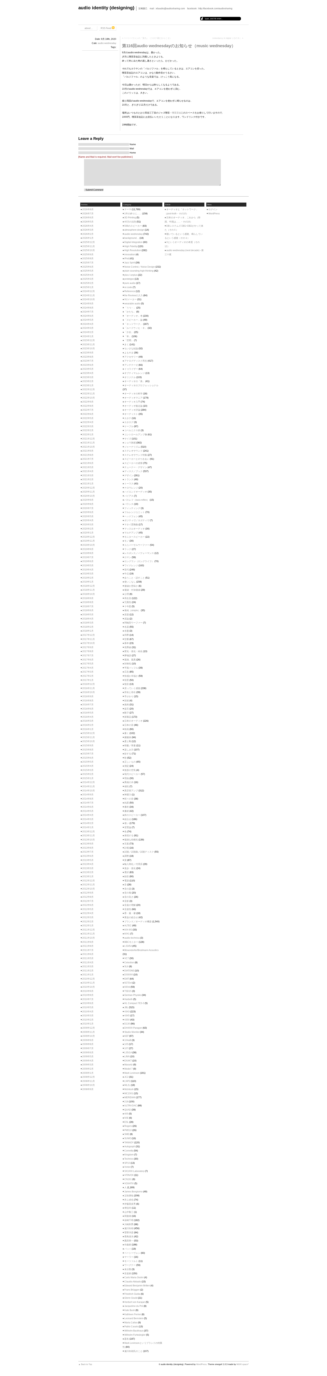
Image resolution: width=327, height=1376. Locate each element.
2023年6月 (87, 365)
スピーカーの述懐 (133, 463)
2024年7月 (87, 311)
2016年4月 (87, 717)
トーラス (128, 483)
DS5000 (128, 974)
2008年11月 (88, 1081)
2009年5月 (87, 1056)
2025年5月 (87, 270)
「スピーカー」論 (133, 320)
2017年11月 (88, 639)
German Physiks (132, 995)
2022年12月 (88, 389)
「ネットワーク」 (133, 324)
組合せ (127, 819)
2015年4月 (87, 766)
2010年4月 (87, 1011)
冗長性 (127, 602)
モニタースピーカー (134, 537)
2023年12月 (88, 340)
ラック (127, 549)
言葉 (126, 843)
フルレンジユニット (134, 512)
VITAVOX (129, 1175)
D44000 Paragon (133, 1028)
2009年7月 (87, 1048)
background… (131, 238)
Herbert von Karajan (134, 1302)
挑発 (126, 704)
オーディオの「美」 (134, 381)
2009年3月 (87, 1064)
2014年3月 (87, 819)
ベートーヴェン (132, 1253)
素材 (126, 811)
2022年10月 (88, 397)
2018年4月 (87, 618)
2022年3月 (87, 426)
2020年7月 (87, 508)
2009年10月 (88, 1036)
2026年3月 (87, 230)
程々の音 (128, 798)
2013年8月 (87, 848)
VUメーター (130, 299)
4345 (127, 1015)
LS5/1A (128, 1052)
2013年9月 (87, 843)
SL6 (126, 966)
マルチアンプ (131, 532)
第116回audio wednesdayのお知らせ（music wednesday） (179, 45)
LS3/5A (128, 946)
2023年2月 (87, 381)
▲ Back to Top (85, 1364)
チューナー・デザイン (135, 467)
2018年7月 (87, 606)
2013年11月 (88, 835)
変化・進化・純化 (133, 651)
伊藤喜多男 (130, 1204)
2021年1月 (87, 483)
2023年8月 (87, 357)
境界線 (127, 647)
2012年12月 (88, 880)
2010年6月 (87, 1003)
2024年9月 (87, 303)
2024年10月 (88, 299)
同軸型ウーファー (133, 622)
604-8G (128, 929)
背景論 (127, 827)
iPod (126, 258)
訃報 (126, 848)
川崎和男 (128, 1224)
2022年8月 (87, 406)
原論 (126, 618)
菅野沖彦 (128, 1232)
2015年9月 (87, 745)
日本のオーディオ (133, 721)
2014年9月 (87, 794)
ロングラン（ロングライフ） (139, 561)
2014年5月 (87, 811)
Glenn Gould (130, 1298)
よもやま (128, 352)
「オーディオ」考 (133, 316)
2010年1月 (87, 1023)
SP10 (127, 1163)
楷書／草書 (130, 745)
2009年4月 (87, 1060)
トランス (128, 479)
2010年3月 (87, 1015)
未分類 (127, 1269)
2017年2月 (87, 676)
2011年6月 (87, 954)
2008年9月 (87, 1089)
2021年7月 (87, 459)
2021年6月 (87, 463)
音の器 (127, 888)
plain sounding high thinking (138, 270)
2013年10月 (88, 839)
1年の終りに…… (133, 213)
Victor (127, 1167)
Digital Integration (133, 242)
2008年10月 (88, 1085)
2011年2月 (87, 970)
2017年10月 (88, 643)
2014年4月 (87, 815)
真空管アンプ (131, 790)
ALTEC (128, 925)
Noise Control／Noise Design (139, 266)
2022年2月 (87, 430)
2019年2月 (87, 577)
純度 (126, 802)
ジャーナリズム (132, 447)
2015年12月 (88, 733)
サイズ (127, 438)
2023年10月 (88, 348)
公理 (126, 594)
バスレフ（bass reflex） (136, 500)
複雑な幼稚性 (131, 839)
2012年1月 (87, 925)
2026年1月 (87, 238)
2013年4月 (87, 864)
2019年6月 (87, 561)
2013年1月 (87, 876)
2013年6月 (87, 856)
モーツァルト (131, 1261)
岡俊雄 (127, 1216)
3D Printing (130, 217)
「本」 (127, 336)
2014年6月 (87, 807)
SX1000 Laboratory (134, 1171)
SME (126, 1134)
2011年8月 (87, 946)
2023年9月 (87, 352)
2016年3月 (87, 721)
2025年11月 (88, 246)
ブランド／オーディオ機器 (138, 921)
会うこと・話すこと (134, 577)
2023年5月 (87, 369)
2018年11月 (88, 590)
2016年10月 (88, 692)
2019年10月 (88, 545)
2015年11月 (88, 737)
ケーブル (128, 426)
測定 (126, 766)
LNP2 (127, 1081)
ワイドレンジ (131, 565)
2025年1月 (87, 287)
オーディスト (131, 414)
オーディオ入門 (132, 401)
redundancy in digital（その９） (226, 38)
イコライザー (131, 369)
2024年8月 (87, 307)
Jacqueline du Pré (133, 1306)
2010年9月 (87, 991)
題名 (126, 1339)
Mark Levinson (131, 1073)
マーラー (128, 1257)
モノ (126, 541)
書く (126, 733)
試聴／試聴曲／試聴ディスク (139, 852)
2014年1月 (87, 827)
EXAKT (128, 1060)
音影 (126, 901)
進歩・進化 (130, 868)
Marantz (128, 1064)
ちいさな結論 (131, 348)
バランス (128, 504)
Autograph (129, 1146)
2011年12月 (88, 929)
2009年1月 (87, 1073)
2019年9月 (87, 549)
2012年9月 (87, 892)
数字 (126, 712)
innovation (129, 254)
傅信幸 (127, 1208)
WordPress (214, 213)
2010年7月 (87, 999)
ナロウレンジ (131, 487)
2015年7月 (87, 753)
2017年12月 (88, 635)
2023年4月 (87, 373)
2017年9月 (87, 647)
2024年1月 (87, 336)
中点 (126, 573)
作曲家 (127, 1244)
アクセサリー (131, 357)
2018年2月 (87, 627)
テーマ (127, 209)
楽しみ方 (128, 749)
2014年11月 (88, 786)
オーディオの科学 (133, 393)
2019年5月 (87, 565)
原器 (126, 614)
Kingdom (129, 1154)
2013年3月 (87, 868)
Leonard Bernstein (133, 1318)
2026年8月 (87, 209)
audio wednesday (107, 43)
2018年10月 (88, 594)
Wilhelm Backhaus (133, 1330)
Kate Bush (129, 1310)
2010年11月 (88, 982)
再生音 (127, 598)
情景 (126, 680)
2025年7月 (87, 262)
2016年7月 (87, 704)
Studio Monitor (131, 1032)
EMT (126, 978)
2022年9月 (87, 401)
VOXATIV (129, 1183)
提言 (126, 708)
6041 (127, 933)
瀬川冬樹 (128, 1228)
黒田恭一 (128, 1240)
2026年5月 (87, 221)
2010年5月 (87, 1007)
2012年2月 (87, 921)
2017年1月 (87, 680)
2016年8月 (87, 700)
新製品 (127, 717)
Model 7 (128, 1068)
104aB (127, 1040)
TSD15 (128, 991)
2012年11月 (88, 884)
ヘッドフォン (131, 516)
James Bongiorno (133, 1191)
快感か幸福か (131, 676)
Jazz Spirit (129, 262)
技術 (126, 700)
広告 (126, 671)
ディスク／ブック (133, 471)
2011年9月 (87, 942)
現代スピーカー (132, 774)
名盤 (126, 631)
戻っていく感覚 (132, 688)
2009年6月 (87, 1052)
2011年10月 (88, 938)
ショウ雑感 (130, 442)
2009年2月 (87, 1068)
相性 (126, 786)
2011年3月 (87, 966)
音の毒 (127, 892)
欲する (127, 753)
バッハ (127, 1249)
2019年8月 (87, 553)
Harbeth (128, 999)
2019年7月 (87, 557)
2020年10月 (88, 496)
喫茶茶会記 (177, 112)
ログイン (212, 209)
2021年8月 (87, 455)
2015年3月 (87, 770)
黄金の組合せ (131, 917)
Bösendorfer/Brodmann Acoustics (141, 950)
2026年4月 (87, 226)
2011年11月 (88, 933)
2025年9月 (87, 254)
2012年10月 (88, 888)
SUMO (127, 1138)
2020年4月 (87, 520)
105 (126, 1044)
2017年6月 (87, 659)
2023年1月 (87, 385)
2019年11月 (88, 541)
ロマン (127, 557)
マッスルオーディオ (134, 528)
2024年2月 (87, 332)
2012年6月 (87, 905)
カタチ (127, 418)
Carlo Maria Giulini (134, 1277)
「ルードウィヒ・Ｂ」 (135, 328)
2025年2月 (87, 283)
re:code (128, 287)
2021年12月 (88, 438)
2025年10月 (88, 250)
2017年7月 (87, 655)
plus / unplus (130, 275)
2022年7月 (87, 410)
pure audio (129, 283)
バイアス (128, 496)
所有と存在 (130, 692)
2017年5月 (87, 663)
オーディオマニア (133, 397)
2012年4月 (87, 913)
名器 (126, 627)
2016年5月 (87, 712)
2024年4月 (87, 324)
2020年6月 (87, 512)
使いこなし (130, 581)
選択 (126, 872)
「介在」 (128, 332)
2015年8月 (87, 749)
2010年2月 (87, 1019)
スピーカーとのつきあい (136, 459)
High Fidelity (130, 246)
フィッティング (132, 508)
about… (89, 28)
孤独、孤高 (130, 659)
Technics (128, 1159)
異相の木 (128, 782)
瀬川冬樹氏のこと (133, 1351)
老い (126, 823)
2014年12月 (88, 782)
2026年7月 (87, 213)
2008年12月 (88, 1077)
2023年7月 (87, 360)
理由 (126, 778)
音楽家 (127, 1273)
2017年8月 (87, 651)
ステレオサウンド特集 (135, 455)
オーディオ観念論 (133, 406)
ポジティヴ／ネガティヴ (136, 520)
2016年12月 (88, 684)
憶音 (126, 684)
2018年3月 (87, 622)
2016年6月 (87, 708)
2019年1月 (87, 581)
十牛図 (127, 606)
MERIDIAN (129, 1097)
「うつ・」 (130, 307)
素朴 (126, 807)
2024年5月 (87, 320)
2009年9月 (87, 1040)
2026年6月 (87, 217)
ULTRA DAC (130, 1105)
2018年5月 (87, 614)
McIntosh (129, 1089)
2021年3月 (87, 475)
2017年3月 (87, 671)
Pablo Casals (131, 1326)
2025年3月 (87, 279)
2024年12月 (88, 291)
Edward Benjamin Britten (137, 1285)
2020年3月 (87, 524)
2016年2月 (87, 725)
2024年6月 (87, 316)
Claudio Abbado (132, 1281)
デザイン (128, 475)
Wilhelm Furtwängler (135, 1335)
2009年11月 (88, 1032)
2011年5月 (87, 958)
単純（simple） (132, 610)
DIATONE (129, 970)
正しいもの (130, 761)
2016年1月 (87, 729)
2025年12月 (88, 242)
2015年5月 (87, 761)
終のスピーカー (132, 815)
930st (127, 987)
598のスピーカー (133, 226)
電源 (126, 880)
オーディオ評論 (132, 410)
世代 (126, 569)
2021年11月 (88, 442)
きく (126, 344)
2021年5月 (87, 467)
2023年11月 (88, 344)
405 (126, 1113)
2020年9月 (87, 500)
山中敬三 (128, 1212)
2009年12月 (88, 1028)
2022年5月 (87, 418)
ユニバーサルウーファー (136, 545)
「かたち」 (130, 311)
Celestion (129, 962)
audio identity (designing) (106, 7)
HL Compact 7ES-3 (134, 1003)
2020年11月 (88, 491)
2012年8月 (87, 897)
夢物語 (127, 655)
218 (126, 1101)
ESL (126, 1122)
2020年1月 (87, 532)
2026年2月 (87, 234)
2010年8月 (87, 995)
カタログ (128, 422)
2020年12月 (88, 487)
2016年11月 (88, 688)
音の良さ (128, 897)
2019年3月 (87, 573)
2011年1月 (87, 974)
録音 (126, 876)
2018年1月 (87, 631)
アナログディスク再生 (135, 360)
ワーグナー (130, 1265)
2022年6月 (87, 414)
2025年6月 (87, 266)
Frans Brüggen (132, 1289)
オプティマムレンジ (134, 373)
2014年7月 (87, 802)
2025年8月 (87, 258)
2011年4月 (87, 962)
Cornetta (128, 1150)
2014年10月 (88, 790)
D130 (127, 1023)
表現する (128, 835)
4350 (127, 1019)
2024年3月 (87, 328)
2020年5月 (87, 516)
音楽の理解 (130, 905)
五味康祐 (128, 1195)
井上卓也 (128, 1199)
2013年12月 (88, 831)
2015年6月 (87, 758)
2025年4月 (87, 275)
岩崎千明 (128, 1220)
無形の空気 (130, 770)
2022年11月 (88, 393)
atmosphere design (134, 230)
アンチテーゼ (131, 365)
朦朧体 (127, 737)
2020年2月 (87, 528)
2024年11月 (88, 295)
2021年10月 (88, 447)
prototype (129, 279)
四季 (126, 635)
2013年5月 (87, 860)
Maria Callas (130, 1322)
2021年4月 (87, 471)
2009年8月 (87, 1044)
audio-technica (132, 938)
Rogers (128, 1126)
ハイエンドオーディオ (135, 491)
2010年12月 (88, 978)
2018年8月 (87, 602)
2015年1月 (87, 778)
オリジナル (130, 377)
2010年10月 (88, 987)
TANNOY (129, 1142)
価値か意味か (131, 586)
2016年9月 (87, 696)
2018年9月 (87, 598)
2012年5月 (87, 909)
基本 (126, 643)
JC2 (126, 1077)
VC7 (126, 958)
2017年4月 (87, 667)
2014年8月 (87, 798)
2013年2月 (87, 872)
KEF (126, 1036)
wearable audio (132, 303)
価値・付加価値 (132, 590)
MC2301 (128, 1093)
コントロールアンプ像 (135, 434)
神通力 (127, 794)
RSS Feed (106, 28)
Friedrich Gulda (132, 1294)
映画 (126, 729)
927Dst (128, 982)
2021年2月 (87, 479)
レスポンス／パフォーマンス (139, 553)
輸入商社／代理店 (133, 864)
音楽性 (127, 909)
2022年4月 (87, 422)
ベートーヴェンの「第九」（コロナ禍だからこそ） (148, 38)
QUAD (127, 1109)
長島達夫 (128, 1236)
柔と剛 (127, 741)
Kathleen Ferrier (132, 1314)
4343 (127, 1011)
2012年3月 (87, 917)
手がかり (128, 696)
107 (126, 1048)
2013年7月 (87, 852)
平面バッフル (131, 667)
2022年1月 (87, 434)
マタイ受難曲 (131, 524)
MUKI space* (243, 1364)
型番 (126, 639)
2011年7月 (87, 950)
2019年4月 (87, 569)
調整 (126, 856)
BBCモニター (131, 942)
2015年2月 (87, 774)
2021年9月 (87, 451)
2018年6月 (87, 610)
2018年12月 (88, 586)
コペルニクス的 (132, 430)
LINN (127, 1056)
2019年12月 (88, 537)
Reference (129, 291)
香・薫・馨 (130, 913)
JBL (126, 1007)
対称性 (127, 663)
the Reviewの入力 (133, 295)
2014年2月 (87, 823)
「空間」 (128, 340)
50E (126, 1118)
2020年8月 (87, 504)
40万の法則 (130, 221)
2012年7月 (87, 901)
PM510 (128, 1130)
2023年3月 (87, 377)
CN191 (128, 1179)
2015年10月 (88, 741)
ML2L (127, 1085)
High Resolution (132, 250)
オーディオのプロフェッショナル (141, 385)
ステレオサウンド (133, 451)
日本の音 (128, 725)
